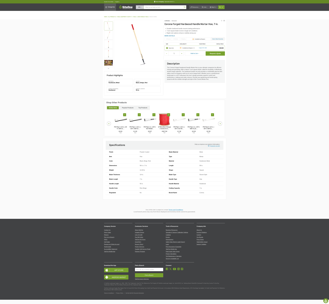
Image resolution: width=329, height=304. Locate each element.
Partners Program (140, 251)
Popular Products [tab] (127, 107)
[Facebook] (167, 269)
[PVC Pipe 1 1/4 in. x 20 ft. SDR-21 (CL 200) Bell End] (120, 119)
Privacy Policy (119, 293)
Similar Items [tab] (113, 107)
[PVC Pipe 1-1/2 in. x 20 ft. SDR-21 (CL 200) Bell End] (135, 119)
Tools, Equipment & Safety (124, 16)
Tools (134, 16)
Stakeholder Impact (202, 242)
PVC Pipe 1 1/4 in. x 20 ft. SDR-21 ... (120, 127)
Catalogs (168, 235)
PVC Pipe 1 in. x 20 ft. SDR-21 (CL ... (194, 127)
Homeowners (169, 239)
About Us (199, 230)
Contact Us (107, 230)
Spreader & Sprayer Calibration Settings (177, 232)
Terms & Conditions (109, 293)
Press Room (200, 239)
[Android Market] (118, 277)
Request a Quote (215, 53)
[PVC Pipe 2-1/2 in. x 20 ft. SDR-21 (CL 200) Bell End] (208, 119)
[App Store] (118, 270)
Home (105, 16)
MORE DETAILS (169, 36)
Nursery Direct (139, 244)
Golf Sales (107, 242)
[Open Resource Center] (325, 300)
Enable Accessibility (108, 1)
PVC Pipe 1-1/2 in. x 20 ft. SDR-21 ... (135, 127)
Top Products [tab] (142, 107)
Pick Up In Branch (109, 237)
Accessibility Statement (110, 249)
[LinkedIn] (179, 269)
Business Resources (172, 230)
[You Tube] (175, 269)
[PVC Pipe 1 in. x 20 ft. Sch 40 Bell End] (149, 119)
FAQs (105, 239)
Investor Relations (202, 232)
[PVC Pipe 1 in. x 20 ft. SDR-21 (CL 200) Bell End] (193, 119)
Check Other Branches (217, 39)
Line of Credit (138, 235)
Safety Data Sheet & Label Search (175, 242)
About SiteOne (139, 230)
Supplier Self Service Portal (142, 249)
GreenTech (138, 242)
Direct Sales (107, 232)
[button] (117, 2)
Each (171, 48)
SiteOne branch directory (142, 279)
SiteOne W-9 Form (140, 239)
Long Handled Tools (142, 16)
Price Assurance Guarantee (173, 246)
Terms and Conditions (176, 210)
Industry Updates (201, 244)
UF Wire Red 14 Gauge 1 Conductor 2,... (164, 127)
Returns (106, 235)
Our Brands (200, 237)
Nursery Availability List (172, 258)
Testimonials (107, 246)
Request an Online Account (111, 244)
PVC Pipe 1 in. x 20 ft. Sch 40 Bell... (150, 127)
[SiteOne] (126, 8)
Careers (199, 235)
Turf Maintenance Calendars (174, 256)
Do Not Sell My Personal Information (135, 293)
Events (168, 237)
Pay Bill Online (139, 237)
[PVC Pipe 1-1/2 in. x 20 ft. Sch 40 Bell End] (179, 119)
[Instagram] (182, 269)
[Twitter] (170, 269)
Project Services (139, 246)
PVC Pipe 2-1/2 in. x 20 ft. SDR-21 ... (208, 127)
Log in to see (203, 47)
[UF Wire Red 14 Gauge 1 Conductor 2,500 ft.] (164, 119)
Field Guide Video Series (173, 251)
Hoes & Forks (153, 16)
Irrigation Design (139, 232)
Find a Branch (139, 265)
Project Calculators (171, 254)
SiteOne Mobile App (109, 251)
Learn (167, 244)
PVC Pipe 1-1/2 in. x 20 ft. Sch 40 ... (179, 127)
